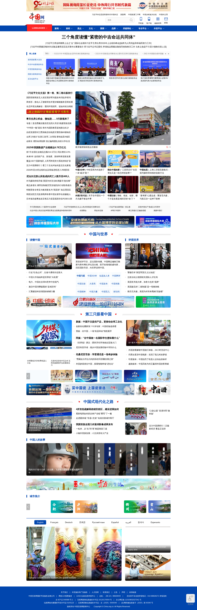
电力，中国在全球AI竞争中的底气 (44, 282)
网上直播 (32, 54)
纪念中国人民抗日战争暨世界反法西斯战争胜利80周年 (51, 211)
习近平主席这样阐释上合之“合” (60, 43)
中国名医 (144, 170)
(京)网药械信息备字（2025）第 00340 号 (137, 603)
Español (115, 522)
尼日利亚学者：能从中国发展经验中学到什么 (96, 347)
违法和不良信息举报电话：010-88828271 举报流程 (147, 596)
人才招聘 (95, 592)
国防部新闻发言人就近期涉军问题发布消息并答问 (48, 97)
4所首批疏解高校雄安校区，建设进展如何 (97, 409)
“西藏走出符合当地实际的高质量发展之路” (95, 359)
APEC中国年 (116, 211)
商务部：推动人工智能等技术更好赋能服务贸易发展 (49, 102)
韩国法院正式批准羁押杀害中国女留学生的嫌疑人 (48, 194)
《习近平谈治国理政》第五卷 (119, 207)
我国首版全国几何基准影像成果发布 (94, 424)
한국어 (141, 522)
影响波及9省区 (63, 137)
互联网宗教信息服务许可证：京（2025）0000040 (97, 603)
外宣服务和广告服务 (80, 592)
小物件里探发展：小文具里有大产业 (92, 433)
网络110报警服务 (65, 596)
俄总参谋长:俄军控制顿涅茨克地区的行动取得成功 (48, 185)
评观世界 (133, 239)
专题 (28, 123)
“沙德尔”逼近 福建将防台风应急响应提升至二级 (96, 147)
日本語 (82, 522)
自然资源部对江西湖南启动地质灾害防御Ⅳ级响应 (48, 132)
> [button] (168, 53)
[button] (169, 117)
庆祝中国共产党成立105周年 (149, 207)
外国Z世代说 (81, 195)
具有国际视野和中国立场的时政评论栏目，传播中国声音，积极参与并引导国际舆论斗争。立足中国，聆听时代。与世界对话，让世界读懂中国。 (98, 264)
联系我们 (106, 592)
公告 (115, 592)
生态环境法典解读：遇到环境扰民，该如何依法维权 (49, 106)
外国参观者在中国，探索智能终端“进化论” (95, 364)
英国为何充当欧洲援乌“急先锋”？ (140, 266)
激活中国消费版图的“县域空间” (42, 287)
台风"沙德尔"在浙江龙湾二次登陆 (41, 137)
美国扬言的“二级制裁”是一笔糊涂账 (143, 287)
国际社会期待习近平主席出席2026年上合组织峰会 (96, 43)
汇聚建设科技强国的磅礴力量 (42, 291)
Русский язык (98, 522)
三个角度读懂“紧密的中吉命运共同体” (98, 37)
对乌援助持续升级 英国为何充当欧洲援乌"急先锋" (48, 181)
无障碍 (190, 604)
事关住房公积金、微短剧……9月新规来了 (47, 119)
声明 (123, 592)
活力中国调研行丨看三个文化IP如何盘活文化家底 (48, 165)
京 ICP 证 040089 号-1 (64, 600)
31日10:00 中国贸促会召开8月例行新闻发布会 (72, 54)
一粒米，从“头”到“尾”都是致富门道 (91, 429)
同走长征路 (98, 211)
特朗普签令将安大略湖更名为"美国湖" (43, 190)
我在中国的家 (114, 170)
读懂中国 (35, 239)
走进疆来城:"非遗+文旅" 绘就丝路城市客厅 (95, 418)
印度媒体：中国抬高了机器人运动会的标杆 (147, 359)
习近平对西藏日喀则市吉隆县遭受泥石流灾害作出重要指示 (57, 47)
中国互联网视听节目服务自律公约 (42, 596)
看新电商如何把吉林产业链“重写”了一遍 (94, 413)
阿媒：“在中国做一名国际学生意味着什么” (98, 338)
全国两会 (83, 211)
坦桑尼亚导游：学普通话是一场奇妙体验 (97, 354)
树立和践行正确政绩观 (137, 211)
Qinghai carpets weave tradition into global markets (52, 578)
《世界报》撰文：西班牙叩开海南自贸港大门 (96, 342)
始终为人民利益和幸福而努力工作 (136, 43)
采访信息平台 (33, 79)
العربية (128, 522)
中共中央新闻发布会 (35, 64)
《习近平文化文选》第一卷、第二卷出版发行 (49, 93)
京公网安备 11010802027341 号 (128, 600)
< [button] (165, 53)
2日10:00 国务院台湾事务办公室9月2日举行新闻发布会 (116, 54)
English (40, 522)
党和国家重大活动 (35, 60)
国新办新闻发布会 (35, 74)
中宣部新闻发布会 (35, 69)
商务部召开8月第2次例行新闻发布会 (123, 78)
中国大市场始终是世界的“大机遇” (43, 277)
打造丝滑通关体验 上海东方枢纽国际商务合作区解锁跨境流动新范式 (49, 429)
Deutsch (69, 522)
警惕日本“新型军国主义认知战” (141, 272)
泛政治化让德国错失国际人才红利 (142, 277)
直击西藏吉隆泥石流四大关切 (45, 123)
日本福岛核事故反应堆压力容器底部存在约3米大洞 (49, 199)
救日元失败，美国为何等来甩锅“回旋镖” (145, 291)
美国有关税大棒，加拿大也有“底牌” (143, 282)
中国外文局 (163, 15)
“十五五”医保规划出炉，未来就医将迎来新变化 (46, 266)
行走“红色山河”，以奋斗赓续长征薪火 (45, 272)
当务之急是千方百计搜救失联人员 (151, 47)
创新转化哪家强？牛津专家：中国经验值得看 (96, 326)
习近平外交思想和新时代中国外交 (105, 15)
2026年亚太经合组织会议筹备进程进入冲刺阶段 (47, 170)
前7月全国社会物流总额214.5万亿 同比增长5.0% (48, 152)
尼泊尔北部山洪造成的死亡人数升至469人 (48, 176)
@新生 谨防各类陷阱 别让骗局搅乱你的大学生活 (48, 141)
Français (54, 522)
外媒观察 (32, 343)
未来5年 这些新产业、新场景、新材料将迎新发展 (48, 156)
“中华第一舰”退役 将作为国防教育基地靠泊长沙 (47, 128)
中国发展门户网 (134, 15)
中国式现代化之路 (98, 401)
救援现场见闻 (65, 123)
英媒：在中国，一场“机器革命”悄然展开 (94, 331)
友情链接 (132, 592)
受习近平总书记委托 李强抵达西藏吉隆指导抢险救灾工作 (109, 47)
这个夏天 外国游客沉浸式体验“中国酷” (143, 343)
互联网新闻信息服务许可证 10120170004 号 (94, 600)
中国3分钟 (80, 170)
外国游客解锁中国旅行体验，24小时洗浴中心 (148, 350)
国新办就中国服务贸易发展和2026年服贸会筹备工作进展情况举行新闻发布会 (60, 80)
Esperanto (155, 522)
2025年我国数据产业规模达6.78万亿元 (46, 147)
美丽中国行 (158, 211)
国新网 (123, 15)
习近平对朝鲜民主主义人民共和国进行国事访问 (82, 207)
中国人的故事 (37, 439)
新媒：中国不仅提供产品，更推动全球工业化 (99, 321)
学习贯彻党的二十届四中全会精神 (43, 207)
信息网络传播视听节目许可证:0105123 (59, 603)
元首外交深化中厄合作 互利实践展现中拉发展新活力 (60, 363)
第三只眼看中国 (98, 314)
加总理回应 (66, 190)
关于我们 (64, 592)
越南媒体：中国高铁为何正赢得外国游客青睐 (148, 364)
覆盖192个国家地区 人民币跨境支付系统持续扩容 (48, 161)
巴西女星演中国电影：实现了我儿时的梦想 (147, 354)
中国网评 (116, 276)
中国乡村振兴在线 (150, 15)
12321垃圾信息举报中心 (85, 596)
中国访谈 (112, 195)
